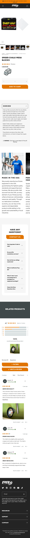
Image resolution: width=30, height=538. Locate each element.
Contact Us (15, 237)
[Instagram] (10, 488)
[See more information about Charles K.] (25, 453)
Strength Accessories (12, 53)
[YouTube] (18, 488)
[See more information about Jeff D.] (25, 429)
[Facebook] (14, 488)
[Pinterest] (6, 488)
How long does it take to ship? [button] (13, 245)
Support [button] (5, 516)
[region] (15, 349)
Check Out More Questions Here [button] (11, 288)
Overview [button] (7, 106)
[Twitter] (3, 488)
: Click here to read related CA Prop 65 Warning (15, 141)
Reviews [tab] (5, 360)
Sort (14, 375)
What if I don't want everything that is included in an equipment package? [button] (12, 278)
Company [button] (5, 522)
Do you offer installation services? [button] (12, 253)
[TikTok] (22, 488)
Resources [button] (6, 511)
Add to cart (15, 87)
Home (3, 53)
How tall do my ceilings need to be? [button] (13, 261)
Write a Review (19, 369)
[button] (3, 6)
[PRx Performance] (15, 6)
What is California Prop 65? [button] (13, 268)
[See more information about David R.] (25, 381)
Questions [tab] (13, 360)
